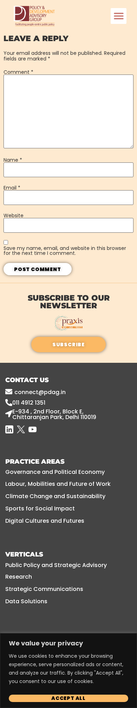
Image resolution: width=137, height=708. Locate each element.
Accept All (68, 698)
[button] (118, 16)
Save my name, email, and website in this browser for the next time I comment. (65, 251)
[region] (68, 670)
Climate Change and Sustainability (55, 496)
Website (14, 215)
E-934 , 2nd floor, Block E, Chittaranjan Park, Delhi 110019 (54, 414)
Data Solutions (26, 601)
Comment (18, 72)
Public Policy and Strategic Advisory (56, 565)
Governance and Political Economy (55, 472)
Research (18, 577)
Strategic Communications (44, 589)
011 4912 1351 (28, 403)
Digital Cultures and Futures (44, 521)
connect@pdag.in (40, 392)
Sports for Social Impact (40, 508)
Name (13, 159)
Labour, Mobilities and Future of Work (58, 484)
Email (12, 187)
